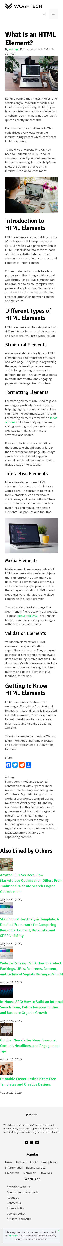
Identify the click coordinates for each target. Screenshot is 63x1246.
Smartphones (14, 1167)
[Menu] (53, 14)
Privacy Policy (16, 1208)
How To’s (46, 1173)
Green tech (12, 1173)
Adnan (13, 49)
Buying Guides (35, 1167)
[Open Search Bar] (44, 14)
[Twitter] (26, 1142)
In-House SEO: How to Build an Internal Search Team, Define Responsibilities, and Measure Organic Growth (31, 1007)
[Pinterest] (37, 1142)
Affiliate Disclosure (19, 1219)
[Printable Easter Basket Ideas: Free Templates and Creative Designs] (6, 1074)
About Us (13, 1197)
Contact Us (14, 1203)
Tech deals (29, 1173)
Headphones (49, 1162)
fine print (13, 1235)
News (8, 1162)
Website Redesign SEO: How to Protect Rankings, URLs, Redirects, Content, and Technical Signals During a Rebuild (31, 968)
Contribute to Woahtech (22, 1192)
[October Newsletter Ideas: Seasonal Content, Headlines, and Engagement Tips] (6, 1035)
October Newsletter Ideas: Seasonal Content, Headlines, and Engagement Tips (30, 1045)
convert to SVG (27, 616)
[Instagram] (31, 1142)
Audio (34, 1162)
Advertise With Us (18, 1187)
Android (21, 1162)
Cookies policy (16, 1213)
